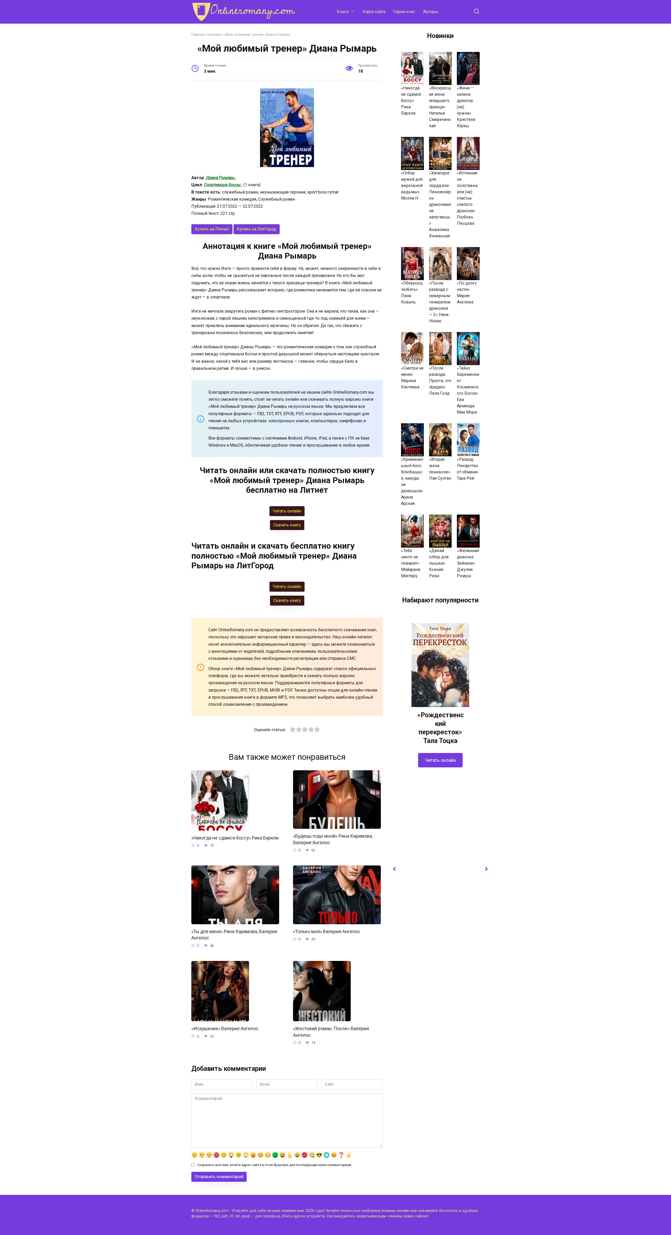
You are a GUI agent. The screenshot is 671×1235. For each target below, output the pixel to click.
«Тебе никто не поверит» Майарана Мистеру (410, 563)
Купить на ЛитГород (256, 229)
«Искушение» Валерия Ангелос (224, 1028)
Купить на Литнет (212, 229)
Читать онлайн (440, 1095)
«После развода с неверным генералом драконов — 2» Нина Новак (439, 302)
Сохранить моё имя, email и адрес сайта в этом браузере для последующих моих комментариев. (274, 1165)
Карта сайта (374, 11)
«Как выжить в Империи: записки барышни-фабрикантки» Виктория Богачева (440, 1050)
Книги (343, 11)
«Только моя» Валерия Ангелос (326, 931)
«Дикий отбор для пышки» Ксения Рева (438, 563)
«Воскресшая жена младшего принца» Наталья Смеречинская (440, 106)
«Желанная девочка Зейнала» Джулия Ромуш (468, 563)
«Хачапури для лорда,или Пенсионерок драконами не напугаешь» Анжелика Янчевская (440, 204)
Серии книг (404, 11)
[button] (394, 869)
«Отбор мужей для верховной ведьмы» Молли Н (412, 185)
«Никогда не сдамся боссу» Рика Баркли (235, 838)
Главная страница (206, 34)
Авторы (430, 11)
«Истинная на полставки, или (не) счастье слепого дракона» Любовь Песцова (467, 198)
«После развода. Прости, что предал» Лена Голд (440, 381)
